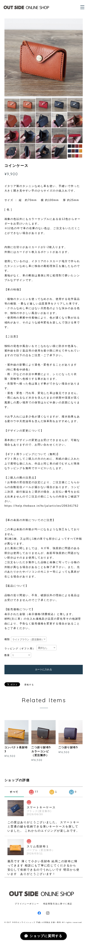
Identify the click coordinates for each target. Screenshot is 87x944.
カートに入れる (43, 669)
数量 (7, 655)
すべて (14, 791)
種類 (7, 639)
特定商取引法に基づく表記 (57, 904)
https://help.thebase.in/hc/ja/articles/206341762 (41, 505)
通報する (29, 685)
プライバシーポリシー (27, 904)
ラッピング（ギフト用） (19, 648)
